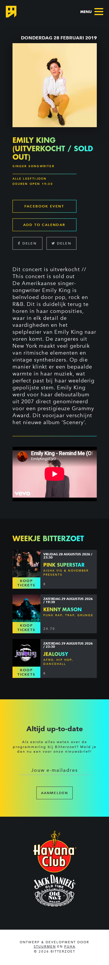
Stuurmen (45, 946)
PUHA (70, 946)
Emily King (56, 290)
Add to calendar (44, 224)
